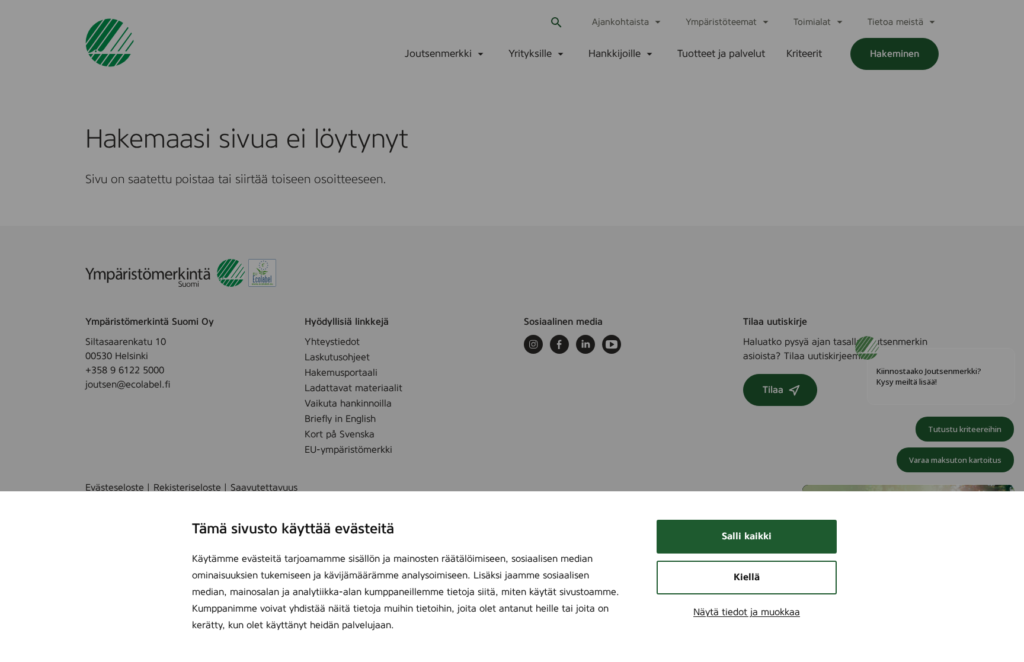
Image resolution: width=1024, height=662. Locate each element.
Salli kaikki (747, 536)
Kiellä (747, 577)
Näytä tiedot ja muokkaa (746, 612)
